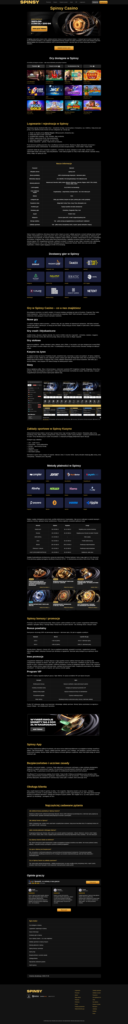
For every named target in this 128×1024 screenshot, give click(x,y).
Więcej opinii (64, 910)
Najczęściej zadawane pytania (37, 961)
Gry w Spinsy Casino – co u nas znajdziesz (40, 938)
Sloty (91, 66)
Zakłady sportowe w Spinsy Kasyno (38, 942)
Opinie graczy (33, 965)
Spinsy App (32, 951)
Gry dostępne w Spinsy (35, 925)
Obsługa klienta (33, 958)
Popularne (34, 66)
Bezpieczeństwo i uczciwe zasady (38, 955)
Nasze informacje (33, 932)
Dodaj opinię (93, 882)
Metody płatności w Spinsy (36, 945)
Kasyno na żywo (53, 66)
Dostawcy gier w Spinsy (35, 935)
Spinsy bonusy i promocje (36, 948)
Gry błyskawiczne (72, 66)
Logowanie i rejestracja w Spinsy (38, 928)
